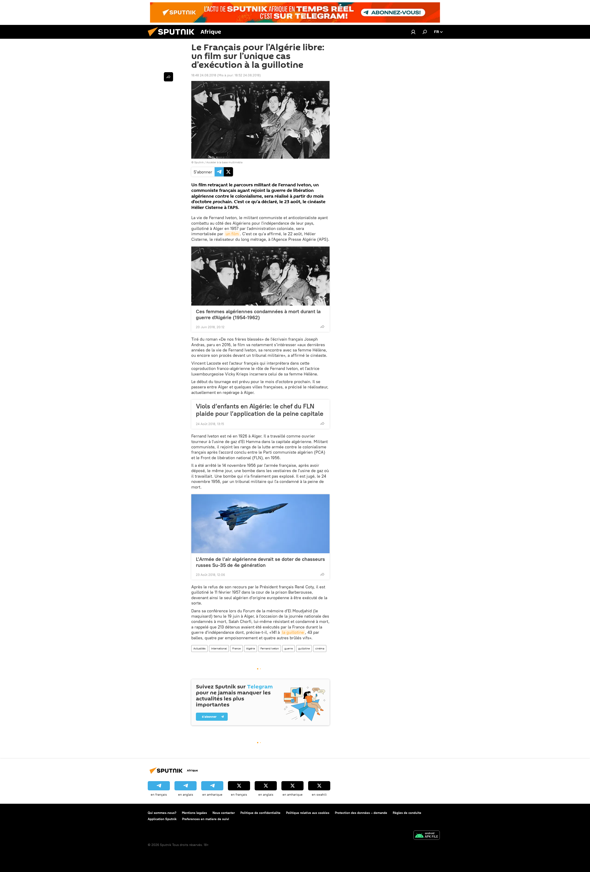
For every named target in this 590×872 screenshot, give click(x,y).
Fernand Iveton (269, 648)
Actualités (199, 648)
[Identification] (413, 31)
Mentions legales (194, 813)
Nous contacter (223, 813)
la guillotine (293, 632)
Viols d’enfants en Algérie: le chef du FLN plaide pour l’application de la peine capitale (259, 409)
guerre (288, 648)
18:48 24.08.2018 (203, 75)
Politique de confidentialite (260, 813)
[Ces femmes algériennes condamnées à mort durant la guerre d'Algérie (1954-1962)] (260, 276)
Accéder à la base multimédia (224, 162)
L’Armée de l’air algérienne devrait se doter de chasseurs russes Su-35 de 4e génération (260, 562)
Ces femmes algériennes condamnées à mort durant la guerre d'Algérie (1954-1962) (258, 314)
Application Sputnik (162, 819)
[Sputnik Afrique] (173, 38)
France (236, 648)
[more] (322, 326)
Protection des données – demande (361, 813)
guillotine (304, 648)
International (219, 648)
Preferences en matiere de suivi (205, 819)
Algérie (250, 648)
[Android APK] (426, 835)
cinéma (319, 648)
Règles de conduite (407, 813)
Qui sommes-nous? (162, 813)
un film (232, 233)
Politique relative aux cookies (307, 813)
